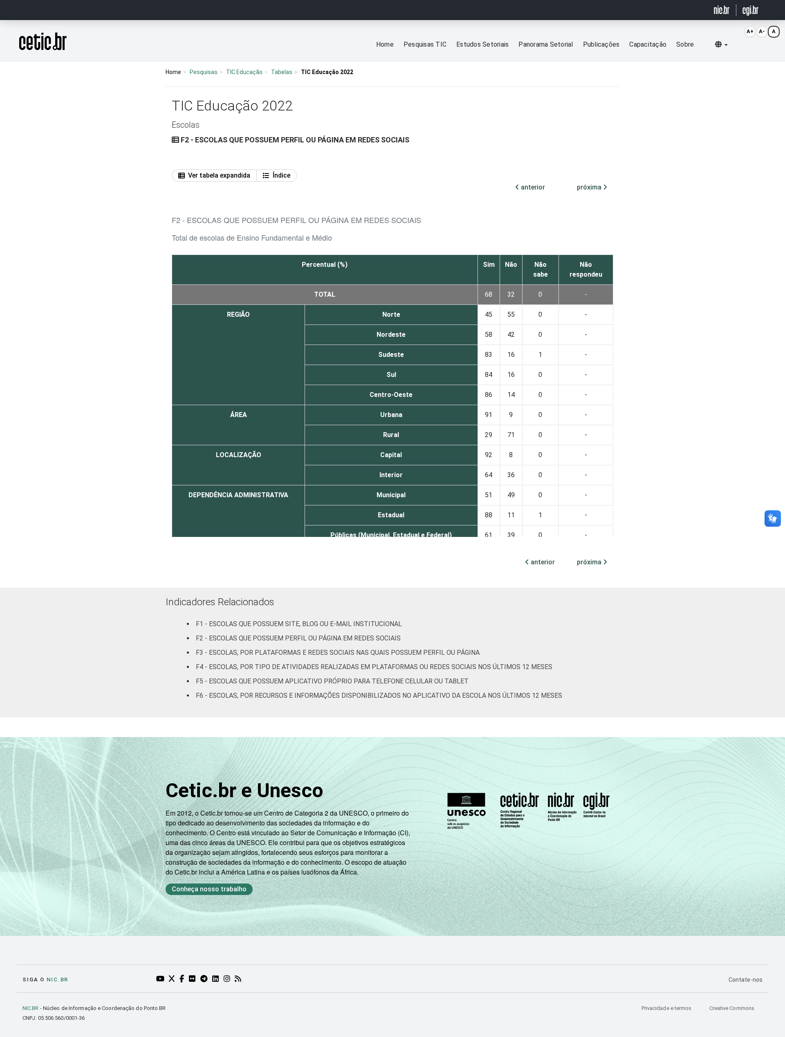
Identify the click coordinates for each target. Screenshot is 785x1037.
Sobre (685, 44)
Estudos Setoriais (482, 44)
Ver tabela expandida (219, 175)
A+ (750, 31)
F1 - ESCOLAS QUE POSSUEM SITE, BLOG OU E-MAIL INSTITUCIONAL (299, 624)
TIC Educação (244, 72)
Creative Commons (731, 1008)
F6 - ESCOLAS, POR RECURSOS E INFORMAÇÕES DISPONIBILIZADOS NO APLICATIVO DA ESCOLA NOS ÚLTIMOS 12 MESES (379, 695)
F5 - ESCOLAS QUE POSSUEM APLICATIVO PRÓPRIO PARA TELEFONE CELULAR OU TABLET (332, 681)
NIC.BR (30, 1008)
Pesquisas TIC (425, 44)
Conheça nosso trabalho (209, 889)
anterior (532, 187)
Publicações (601, 44)
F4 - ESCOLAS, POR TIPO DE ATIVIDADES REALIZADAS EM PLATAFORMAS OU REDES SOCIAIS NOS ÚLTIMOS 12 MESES (374, 667)
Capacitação (647, 44)
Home (385, 44)
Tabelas (281, 72)
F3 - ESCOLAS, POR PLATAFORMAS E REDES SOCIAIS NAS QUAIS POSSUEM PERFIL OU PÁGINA (338, 652)
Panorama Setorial (545, 44)
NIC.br (57, 979)
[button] (721, 44)
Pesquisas (204, 72)
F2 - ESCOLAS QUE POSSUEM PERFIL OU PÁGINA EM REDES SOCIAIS (298, 638)
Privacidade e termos (667, 1008)
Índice (281, 175)
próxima (590, 187)
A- (762, 31)
